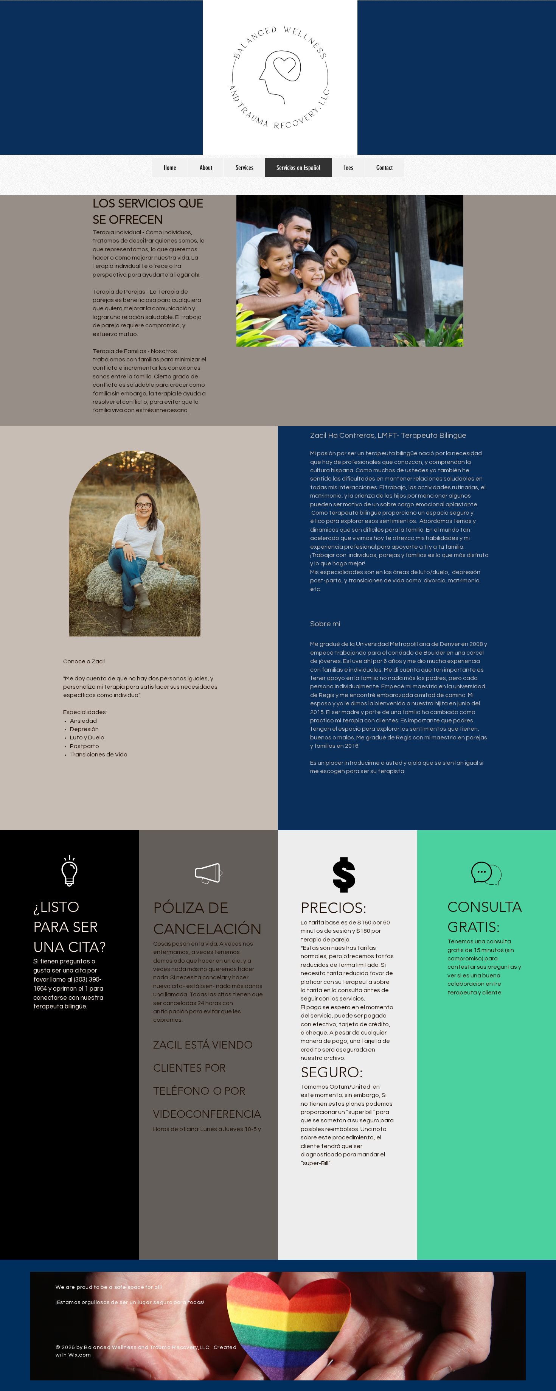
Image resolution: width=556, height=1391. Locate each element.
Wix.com (79, 1355)
